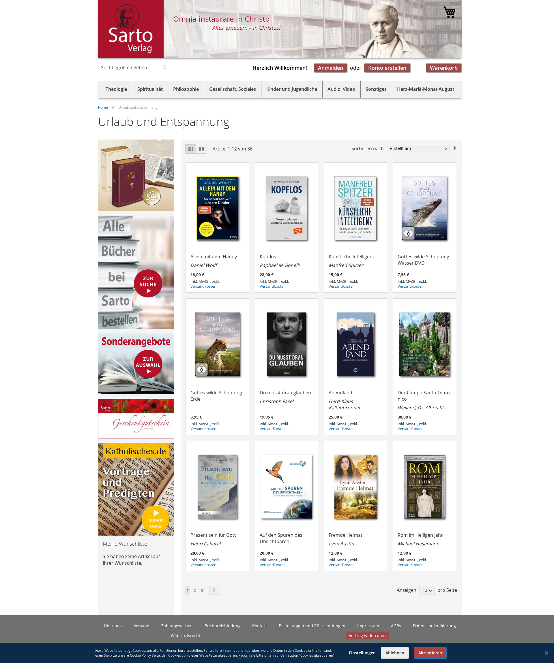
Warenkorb (444, 67)
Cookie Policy (140, 655)
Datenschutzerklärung (434, 625)
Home (103, 107)
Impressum (368, 625)
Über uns (113, 625)
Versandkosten (203, 286)
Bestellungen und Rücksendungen (312, 625)
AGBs (396, 625)
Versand (141, 625)
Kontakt (259, 625)
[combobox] (134, 67)
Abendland (345, 400)
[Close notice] (546, 653)
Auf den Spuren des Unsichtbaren (281, 538)
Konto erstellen (387, 67)
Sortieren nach (367, 148)
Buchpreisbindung (223, 625)
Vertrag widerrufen (367, 635)
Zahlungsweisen (177, 625)
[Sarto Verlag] (131, 29)
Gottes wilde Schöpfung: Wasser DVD (424, 259)
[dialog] (277, 653)
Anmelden (330, 67)
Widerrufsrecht (185, 635)
